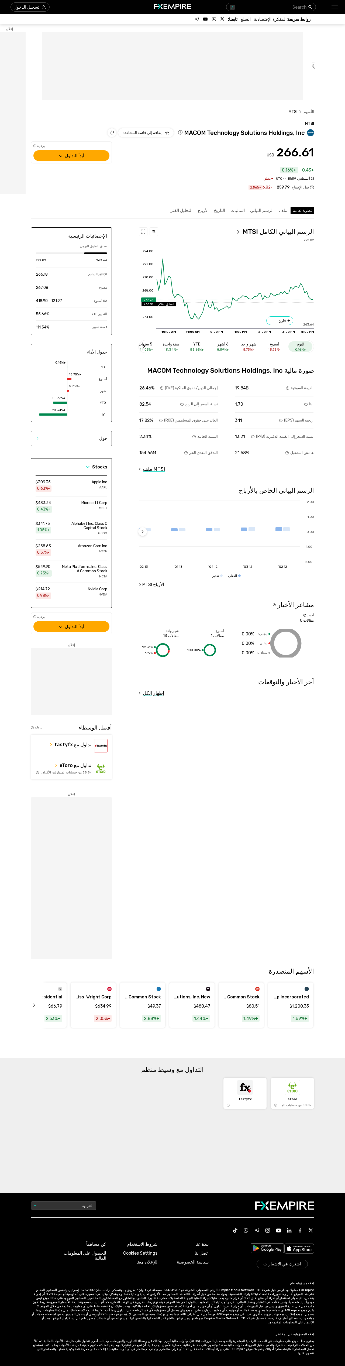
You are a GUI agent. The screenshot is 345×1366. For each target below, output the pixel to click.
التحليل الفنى (181, 210)
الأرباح (203, 210)
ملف (283, 210)
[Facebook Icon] (300, 1230)
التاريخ (219, 210)
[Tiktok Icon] (235, 1230)
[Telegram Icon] (257, 1230)
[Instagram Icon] (267, 1230)
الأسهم (308, 111)
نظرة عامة (302, 210)
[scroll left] (40, 1005)
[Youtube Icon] (278, 1230)
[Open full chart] (143, 231)
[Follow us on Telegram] (197, 19)
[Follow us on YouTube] (205, 19)
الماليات (237, 210)
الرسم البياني (262, 210)
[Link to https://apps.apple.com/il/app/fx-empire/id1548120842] (299, 1249)
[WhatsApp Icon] (246, 1230)
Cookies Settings (140, 1253)
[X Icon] (311, 1230)
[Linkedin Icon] (289, 1230)
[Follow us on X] (222, 19)
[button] (335, 7)
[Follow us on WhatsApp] (214, 19)
